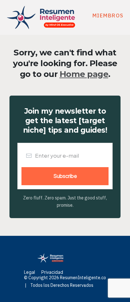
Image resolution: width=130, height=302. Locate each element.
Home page (84, 74)
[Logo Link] (41, 17)
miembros (108, 15)
